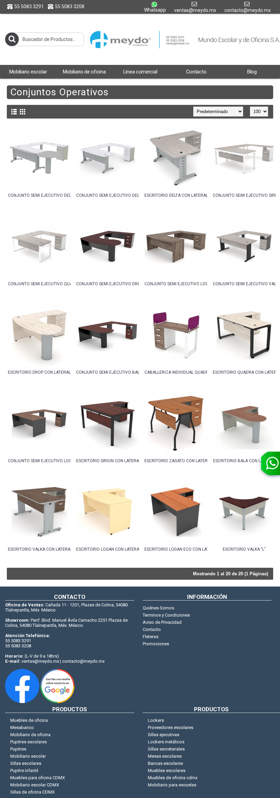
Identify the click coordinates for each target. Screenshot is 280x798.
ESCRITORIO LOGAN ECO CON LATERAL (175, 549)
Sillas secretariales (166, 749)
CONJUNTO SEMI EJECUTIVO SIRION (244, 195)
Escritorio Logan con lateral (107, 549)
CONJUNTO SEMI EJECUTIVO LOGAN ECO (39, 460)
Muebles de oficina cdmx (172, 777)
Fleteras (150, 636)
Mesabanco (22, 727)
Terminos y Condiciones (166, 615)
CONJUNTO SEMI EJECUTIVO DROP (107, 283)
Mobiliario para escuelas (172, 784)
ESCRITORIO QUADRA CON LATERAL (244, 372)
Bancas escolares (165, 763)
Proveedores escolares (170, 727)
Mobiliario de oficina (30, 734)
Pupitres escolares (28, 741)
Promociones (156, 643)
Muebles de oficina (29, 720)
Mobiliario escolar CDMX (34, 784)
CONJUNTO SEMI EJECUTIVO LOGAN (175, 283)
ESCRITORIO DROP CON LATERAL (39, 372)
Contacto (152, 629)
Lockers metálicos (166, 741)
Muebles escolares (166, 770)
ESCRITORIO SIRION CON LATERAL (107, 460)
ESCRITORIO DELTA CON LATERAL (175, 195)
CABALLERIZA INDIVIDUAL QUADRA (175, 372)
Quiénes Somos (158, 607)
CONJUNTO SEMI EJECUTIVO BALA (107, 372)
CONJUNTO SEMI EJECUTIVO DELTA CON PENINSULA (39, 195)
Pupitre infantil (24, 770)
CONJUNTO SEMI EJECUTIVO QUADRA (39, 283)
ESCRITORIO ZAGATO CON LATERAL (175, 460)
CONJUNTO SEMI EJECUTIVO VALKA (244, 283)
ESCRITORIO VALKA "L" (244, 549)
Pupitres (18, 749)
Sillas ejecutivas (163, 734)
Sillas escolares (25, 763)
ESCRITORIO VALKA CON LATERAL (39, 549)
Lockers (156, 720)
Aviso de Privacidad (162, 622)
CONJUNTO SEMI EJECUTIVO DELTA (107, 195)
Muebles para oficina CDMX (37, 777)
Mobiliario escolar (28, 756)
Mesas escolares (165, 756)
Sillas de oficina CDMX (32, 792)
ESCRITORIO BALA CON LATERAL (244, 460)
